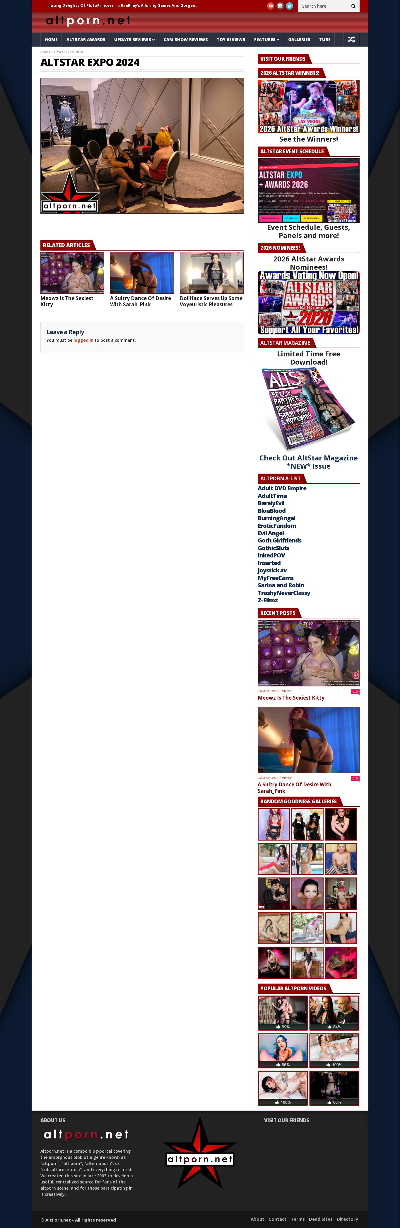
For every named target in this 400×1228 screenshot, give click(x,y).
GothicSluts (273, 548)
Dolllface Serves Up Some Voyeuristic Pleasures (211, 301)
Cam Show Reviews (186, 39)
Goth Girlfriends (279, 540)
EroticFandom (277, 526)
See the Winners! (308, 139)
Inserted (269, 563)
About (257, 1219)
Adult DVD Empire (282, 488)
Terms (298, 1219)
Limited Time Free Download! (308, 358)
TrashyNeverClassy (284, 593)
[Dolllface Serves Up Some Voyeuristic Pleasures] (212, 273)
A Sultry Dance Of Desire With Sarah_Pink (140, 301)
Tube (325, 39)
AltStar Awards (85, 39)
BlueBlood (272, 511)
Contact (278, 1219)
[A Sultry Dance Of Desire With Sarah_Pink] (142, 273)
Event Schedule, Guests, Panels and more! (308, 231)
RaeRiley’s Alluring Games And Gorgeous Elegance (133, 5)
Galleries (299, 39)
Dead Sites (321, 1219)
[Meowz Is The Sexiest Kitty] (72, 273)
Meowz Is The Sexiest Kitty (66, 301)
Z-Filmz (268, 600)
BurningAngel (276, 518)
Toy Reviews (231, 39)
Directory (347, 1219)
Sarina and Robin (281, 585)
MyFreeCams (275, 578)
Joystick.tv (272, 570)
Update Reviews (132, 39)
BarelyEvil (271, 503)
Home (51, 39)
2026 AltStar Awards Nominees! (308, 263)
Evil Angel (271, 533)
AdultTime (272, 496)
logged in (83, 340)
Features (265, 39)
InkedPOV (271, 555)
